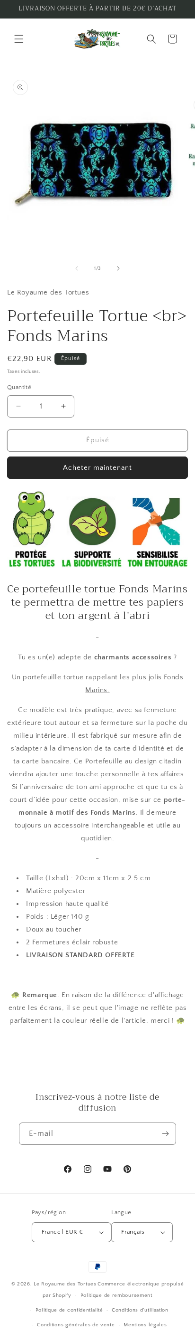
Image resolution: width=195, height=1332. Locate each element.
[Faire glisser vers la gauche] (76, 268)
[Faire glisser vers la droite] (118, 268)
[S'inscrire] (165, 1134)
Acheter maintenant (97, 468)
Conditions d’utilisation (140, 1310)
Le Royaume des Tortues (65, 1284)
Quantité (19, 387)
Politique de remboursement (116, 1295)
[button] (19, 39)
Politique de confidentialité (69, 1310)
